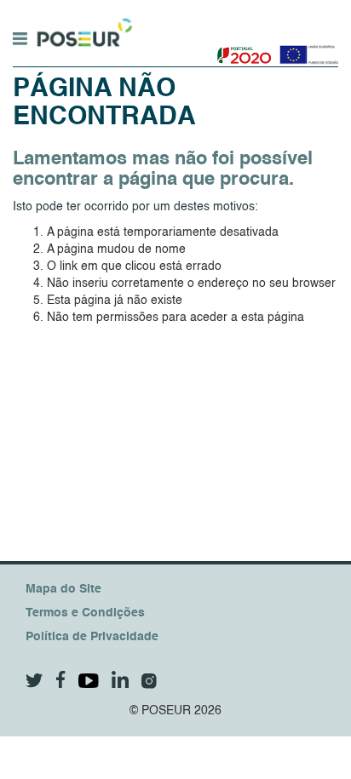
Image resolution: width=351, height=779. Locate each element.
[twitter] (34, 680)
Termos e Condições (85, 613)
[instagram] (149, 681)
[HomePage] (82, 24)
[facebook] (61, 680)
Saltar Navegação (186, 8)
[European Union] (305, 48)
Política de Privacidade (92, 637)
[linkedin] (120, 679)
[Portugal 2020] (241, 48)
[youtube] (88, 680)
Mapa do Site (63, 589)
